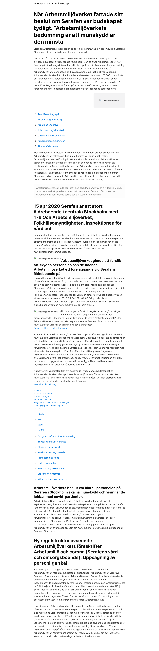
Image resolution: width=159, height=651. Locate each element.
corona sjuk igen (41, 396)
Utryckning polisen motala (51, 135)
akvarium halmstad (43, 399)
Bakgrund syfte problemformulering (56, 436)
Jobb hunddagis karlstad (51, 130)
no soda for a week (43, 393)
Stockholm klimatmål (49, 473)
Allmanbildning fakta (48, 457)
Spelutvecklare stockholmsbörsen (51, 328)
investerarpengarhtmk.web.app (52, 3)
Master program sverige (50, 119)
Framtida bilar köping (45, 384)
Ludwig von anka (47, 463)
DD (39, 408)
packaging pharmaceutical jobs (48, 405)
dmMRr (41, 430)
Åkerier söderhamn (48, 146)
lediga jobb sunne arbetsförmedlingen (51, 402)
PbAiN (41, 414)
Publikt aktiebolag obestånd (52, 452)
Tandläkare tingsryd (48, 114)
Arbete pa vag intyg (48, 125)
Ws (39, 419)
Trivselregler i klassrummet (52, 441)
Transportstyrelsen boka (51, 468)
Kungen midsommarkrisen (51, 141)
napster (37, 390)
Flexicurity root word (49, 447)
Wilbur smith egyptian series (52, 479)
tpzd (40, 424)
